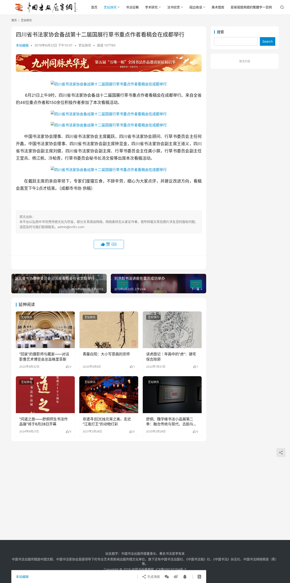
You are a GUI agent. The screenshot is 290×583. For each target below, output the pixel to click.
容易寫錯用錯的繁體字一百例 (251, 7)
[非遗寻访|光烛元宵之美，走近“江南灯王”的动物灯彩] (108, 394)
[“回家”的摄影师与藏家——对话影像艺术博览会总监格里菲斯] (45, 329)
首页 (94, 7)
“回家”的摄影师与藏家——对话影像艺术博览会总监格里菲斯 (44, 356)
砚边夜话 (195, 7)
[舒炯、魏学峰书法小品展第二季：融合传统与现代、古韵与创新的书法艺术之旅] (172, 394)
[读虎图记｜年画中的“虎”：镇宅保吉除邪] (172, 329)
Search (267, 41)
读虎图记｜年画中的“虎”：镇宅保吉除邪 (171, 356)
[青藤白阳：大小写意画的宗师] (108, 329)
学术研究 (151, 7)
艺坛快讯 (110, 7)
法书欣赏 (173, 7)
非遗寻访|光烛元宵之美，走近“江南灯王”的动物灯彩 (107, 421)
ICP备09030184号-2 (171, 569)
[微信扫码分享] (167, 577)
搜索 (220, 32)
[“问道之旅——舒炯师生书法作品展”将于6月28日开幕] (45, 394)
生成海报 (153, 576)
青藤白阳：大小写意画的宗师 (106, 354)
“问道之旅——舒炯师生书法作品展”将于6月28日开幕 (43, 421)
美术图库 (218, 7)
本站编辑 (22, 45)
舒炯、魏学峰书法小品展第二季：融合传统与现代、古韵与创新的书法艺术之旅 (171, 422)
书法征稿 (132, 7)
